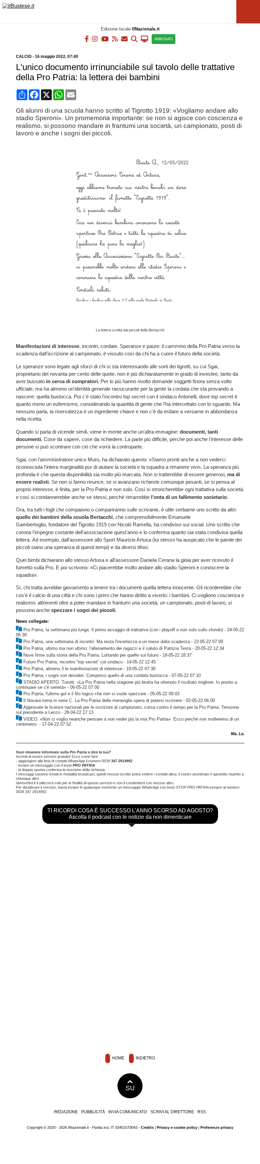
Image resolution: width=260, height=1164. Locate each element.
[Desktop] (144, 38)
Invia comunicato (127, 1112)
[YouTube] (105, 38)
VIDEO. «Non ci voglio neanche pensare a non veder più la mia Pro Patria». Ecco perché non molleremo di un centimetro (127, 722)
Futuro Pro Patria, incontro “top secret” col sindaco (73, 661)
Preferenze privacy (216, 1127)
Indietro (145, 1058)
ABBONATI (163, 39)
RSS (201, 1112)
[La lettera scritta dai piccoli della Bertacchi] (132, 323)
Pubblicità (93, 1112)
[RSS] (115, 38)
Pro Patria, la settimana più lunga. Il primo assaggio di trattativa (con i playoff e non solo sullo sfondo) (123, 629)
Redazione (66, 1112)
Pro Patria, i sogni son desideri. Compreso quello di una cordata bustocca (95, 675)
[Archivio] (134, 38)
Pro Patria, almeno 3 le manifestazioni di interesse (72, 668)
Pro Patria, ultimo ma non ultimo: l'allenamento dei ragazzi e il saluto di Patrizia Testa (107, 648)
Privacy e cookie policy (177, 1127)
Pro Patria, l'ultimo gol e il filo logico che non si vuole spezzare (84, 693)
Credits (147, 1127)
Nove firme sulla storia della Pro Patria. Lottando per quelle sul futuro (90, 655)
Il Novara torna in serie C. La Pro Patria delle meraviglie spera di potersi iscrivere (102, 700)
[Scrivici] (124, 38)
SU (130, 1088)
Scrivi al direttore (172, 1112)
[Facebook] (87, 38)
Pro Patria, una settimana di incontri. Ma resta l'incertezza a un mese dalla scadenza (106, 641)
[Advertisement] (130, 999)
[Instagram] (95, 38)
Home (117, 1058)
